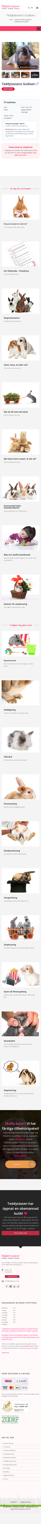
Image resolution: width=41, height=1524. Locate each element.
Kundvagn (6, 1468)
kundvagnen (20, 1155)
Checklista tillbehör (9, 1450)
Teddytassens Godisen (21, 22)
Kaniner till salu (8, 1443)
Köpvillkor (6, 1472)
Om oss (5, 1479)
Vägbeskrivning (8, 1475)
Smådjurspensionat (9, 1461)
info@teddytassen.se (12, 1281)
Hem (11, 20)
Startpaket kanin (8, 1454)
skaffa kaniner (29, 1346)
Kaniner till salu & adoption (23, 20)
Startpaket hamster (9, 1458)
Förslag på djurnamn (10, 1465)
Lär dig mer (6, 1447)
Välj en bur (20, 1139)
